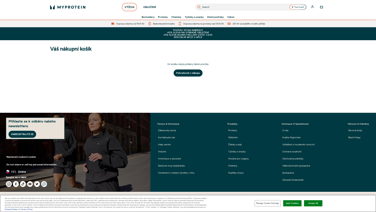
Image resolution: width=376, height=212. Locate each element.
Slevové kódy (355, 130)
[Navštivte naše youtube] (30, 184)
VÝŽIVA (129, 7)
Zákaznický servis (167, 130)
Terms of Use (27, 209)
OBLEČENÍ (149, 7)
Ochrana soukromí (291, 151)
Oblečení (232, 137)
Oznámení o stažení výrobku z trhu (176, 173)
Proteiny (163, 17)
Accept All (313, 203)
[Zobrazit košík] (321, 7)
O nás (285, 130)
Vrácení (162, 151)
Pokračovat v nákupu (188, 73)
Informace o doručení (169, 158)
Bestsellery (148, 17)
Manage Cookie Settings (267, 203)
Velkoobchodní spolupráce (296, 165)
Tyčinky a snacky (194, 17)
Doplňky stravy (236, 173)
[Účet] (312, 7)
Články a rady (235, 144)
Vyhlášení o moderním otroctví (298, 144)
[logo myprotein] (67, 7)
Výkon (230, 17)
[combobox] (251, 7)
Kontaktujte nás (166, 137)
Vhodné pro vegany (238, 158)
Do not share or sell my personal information (31, 164)
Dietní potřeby (215, 17)
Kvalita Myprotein (291, 137)
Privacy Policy (11, 209)
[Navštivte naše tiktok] (23, 184)
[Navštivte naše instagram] (9, 184)
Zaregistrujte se (22, 134)
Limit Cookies (292, 203)
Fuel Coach (299, 7)
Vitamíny (176, 17)
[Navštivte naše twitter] (37, 184)
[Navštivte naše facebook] (16, 184)
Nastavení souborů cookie (21, 157)
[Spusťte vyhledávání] (199, 7)
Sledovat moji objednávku (171, 165)
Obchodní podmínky (292, 158)
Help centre (164, 144)
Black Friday (354, 137)
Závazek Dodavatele (293, 180)
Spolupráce (288, 173)
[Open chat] (44, 184)
